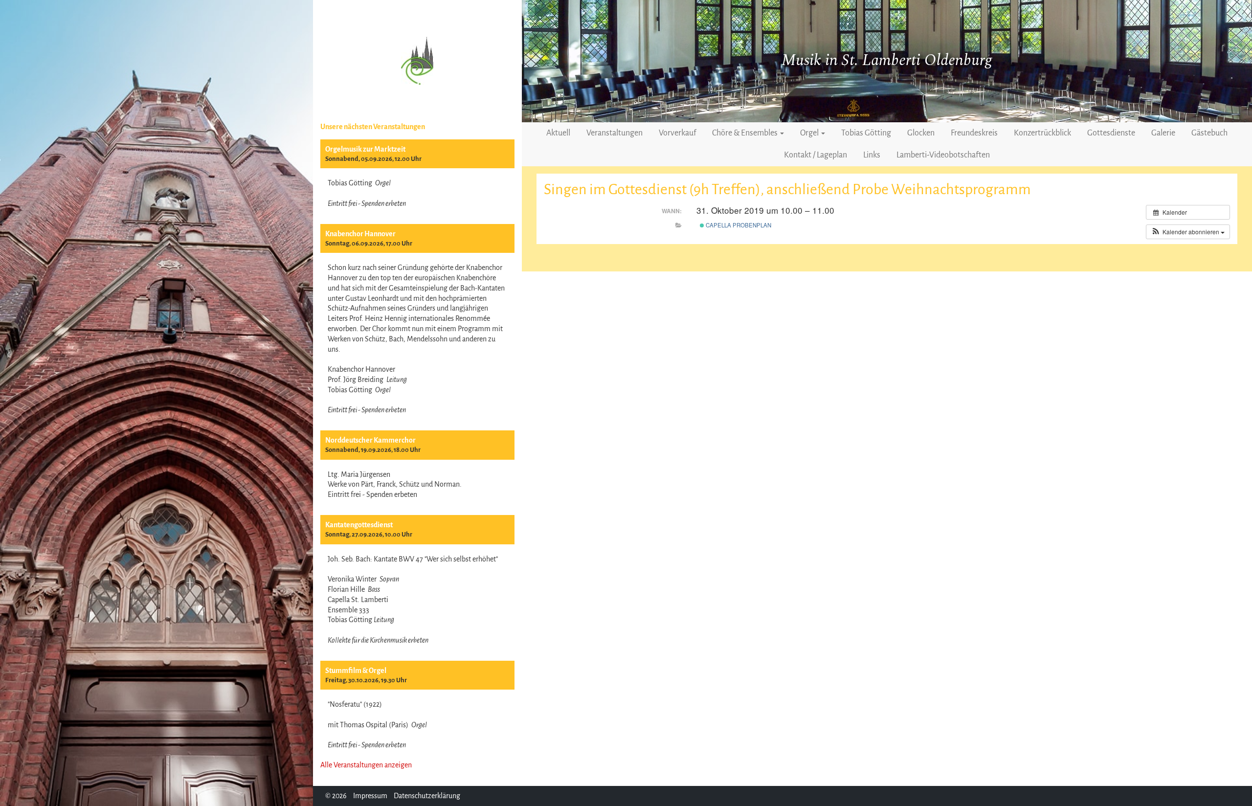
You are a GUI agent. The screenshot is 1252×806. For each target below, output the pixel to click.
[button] (1188, 232)
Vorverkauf (677, 133)
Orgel (810, 133)
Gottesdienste (1111, 133)
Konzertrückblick (1042, 133)
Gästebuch (1209, 133)
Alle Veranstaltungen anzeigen (366, 765)
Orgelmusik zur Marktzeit (365, 149)
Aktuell (558, 133)
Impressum (370, 796)
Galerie (1163, 133)
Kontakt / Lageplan (815, 155)
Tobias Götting (866, 133)
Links (871, 155)
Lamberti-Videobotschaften (943, 155)
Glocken (921, 133)
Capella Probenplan (737, 225)
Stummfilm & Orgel (355, 670)
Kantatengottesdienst (359, 525)
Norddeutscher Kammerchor (370, 440)
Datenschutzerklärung (427, 796)
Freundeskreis (974, 133)
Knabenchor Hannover (360, 234)
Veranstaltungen (614, 133)
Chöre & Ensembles (745, 133)
